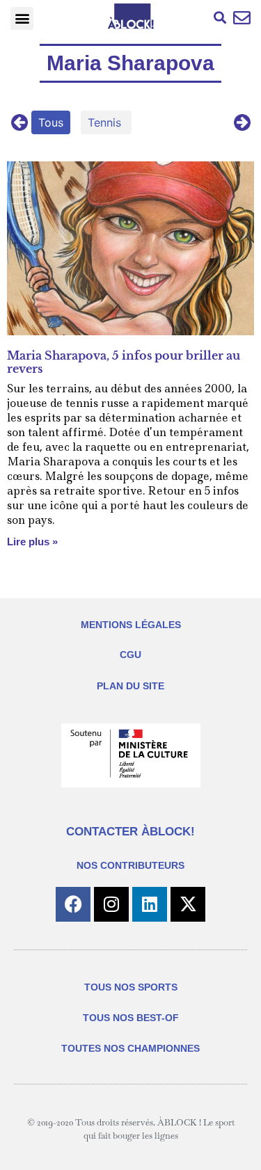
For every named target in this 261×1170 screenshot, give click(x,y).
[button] (21, 18)
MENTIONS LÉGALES (131, 624)
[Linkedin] (149, 904)
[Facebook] (73, 904)
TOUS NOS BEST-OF (131, 1017)
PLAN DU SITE (130, 685)
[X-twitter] (188, 904)
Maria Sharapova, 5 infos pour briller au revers (123, 362)
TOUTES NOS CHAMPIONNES (130, 1048)
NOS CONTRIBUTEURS (130, 865)
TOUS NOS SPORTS (130, 987)
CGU (130, 654)
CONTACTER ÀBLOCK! (130, 831)
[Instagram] (111, 904)
